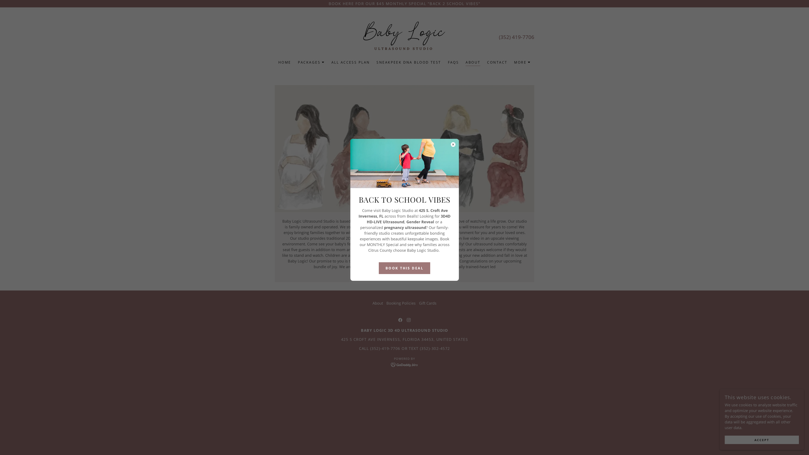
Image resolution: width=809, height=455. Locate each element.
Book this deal (404, 268)
